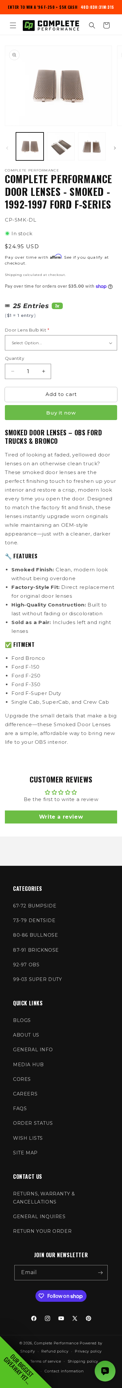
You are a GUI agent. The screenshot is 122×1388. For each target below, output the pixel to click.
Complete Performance (56, 1343)
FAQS (20, 1108)
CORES (22, 1079)
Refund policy (54, 1351)
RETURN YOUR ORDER (42, 1231)
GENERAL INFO (33, 1050)
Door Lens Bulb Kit (27, 330)
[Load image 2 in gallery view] (61, 146)
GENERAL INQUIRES (39, 1216)
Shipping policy (83, 1361)
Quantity (14, 358)
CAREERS (25, 1094)
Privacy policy (88, 1351)
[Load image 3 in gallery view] (92, 146)
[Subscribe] (100, 1272)
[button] (13, 25)
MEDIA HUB (28, 1065)
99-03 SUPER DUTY (37, 979)
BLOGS (22, 1020)
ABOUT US (26, 1035)
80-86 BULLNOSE (35, 935)
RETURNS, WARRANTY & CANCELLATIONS (44, 1198)
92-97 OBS (26, 965)
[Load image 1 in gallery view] (30, 146)
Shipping (13, 275)
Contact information (64, 1371)
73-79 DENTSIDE (34, 920)
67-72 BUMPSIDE (34, 906)
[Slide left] (7, 148)
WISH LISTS (28, 1138)
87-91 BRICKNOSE (36, 950)
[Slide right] (115, 148)
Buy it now (61, 413)
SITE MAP (25, 1153)
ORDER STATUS (33, 1123)
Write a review (61, 817)
